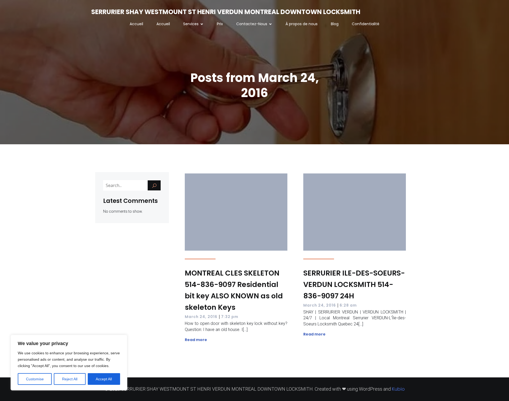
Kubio (398, 389)
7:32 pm (229, 316)
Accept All (104, 379)
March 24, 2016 (201, 316)
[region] (69, 362)
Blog (335, 24)
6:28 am (348, 305)
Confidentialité (365, 24)
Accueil (136, 24)
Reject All (69, 379)
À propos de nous (302, 24)
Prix (220, 24)
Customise (35, 379)
